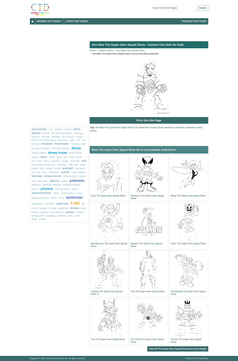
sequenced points (40, 198)
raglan (75, 189)
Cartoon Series (105, 50)
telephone (63, 208)
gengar (65, 161)
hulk (84, 160)
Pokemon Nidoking (52, 185)
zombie (42, 219)
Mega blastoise (78, 172)
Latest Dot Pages (77, 21)
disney (76, 148)
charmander (61, 143)
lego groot (80, 168)
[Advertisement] (112, 32)
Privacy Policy (202, 358)
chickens (75, 144)
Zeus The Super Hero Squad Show (108, 196)
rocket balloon (68, 193)
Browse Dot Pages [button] (49, 21)
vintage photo (38, 216)
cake (71, 140)
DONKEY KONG (75, 153)
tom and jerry (57, 212)
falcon (79, 157)
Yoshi (77, 216)
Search (202, 8)
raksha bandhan (41, 193)
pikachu (54, 180)
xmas (70, 216)
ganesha (55, 161)
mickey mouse (52, 176)
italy (42, 168)
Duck (59, 157)
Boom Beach (68, 137)
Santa (79, 193)
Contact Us (190, 358)
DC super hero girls (41, 148)
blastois (46, 137)
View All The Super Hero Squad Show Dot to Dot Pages (177, 349)
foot (33, 161)
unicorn (69, 212)
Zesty (34, 219)
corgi (83, 144)
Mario (44, 172)
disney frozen (57, 152)
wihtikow (61, 216)
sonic (61, 198)
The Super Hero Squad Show (130, 50)
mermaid (37, 176)
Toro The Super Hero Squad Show (147, 291)
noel (34, 181)
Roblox (56, 193)
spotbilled (49, 204)
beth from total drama (61, 133)
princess (47, 188)
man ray (36, 172)
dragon (35, 157)
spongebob (37, 204)
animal (68, 129)
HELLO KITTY (75, 161)
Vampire (80, 212)
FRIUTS (39, 161)
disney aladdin (39, 153)
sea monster (39, 129)
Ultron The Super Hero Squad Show (188, 243)
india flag (61, 164)
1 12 (50, 129)
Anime (76, 129)
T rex (75, 203)
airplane (59, 129)
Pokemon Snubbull (72, 185)
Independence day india (43, 164)
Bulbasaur (62, 140)
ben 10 (46, 133)
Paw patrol (43, 181)
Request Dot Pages (194, 21)
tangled (43, 208)
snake (54, 198)
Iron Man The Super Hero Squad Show (114, 127)
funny (46, 161)
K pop (57, 168)
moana (82, 176)
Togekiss (45, 212)
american (168, 127)
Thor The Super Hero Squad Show (108, 339)
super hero (63, 203)
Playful (64, 181)
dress (43, 156)
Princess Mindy (62, 189)
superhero (179, 127)
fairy (72, 157)
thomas (74, 208)
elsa (65, 157)
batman (36, 133)
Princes (35, 189)
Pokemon (77, 180)
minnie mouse (70, 176)
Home (93, 50)
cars (78, 140)
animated (190, 127)
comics (93, 131)
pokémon (36, 185)
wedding (51, 216)
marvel (199, 127)
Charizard (46, 143)
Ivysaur (49, 168)
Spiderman (74, 197)
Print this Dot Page (148, 120)
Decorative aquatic (61, 148)
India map (73, 164)
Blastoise (56, 137)
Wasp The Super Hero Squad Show (188, 196)
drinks (52, 157)
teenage (53, 208)
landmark (67, 168)
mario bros (54, 172)
